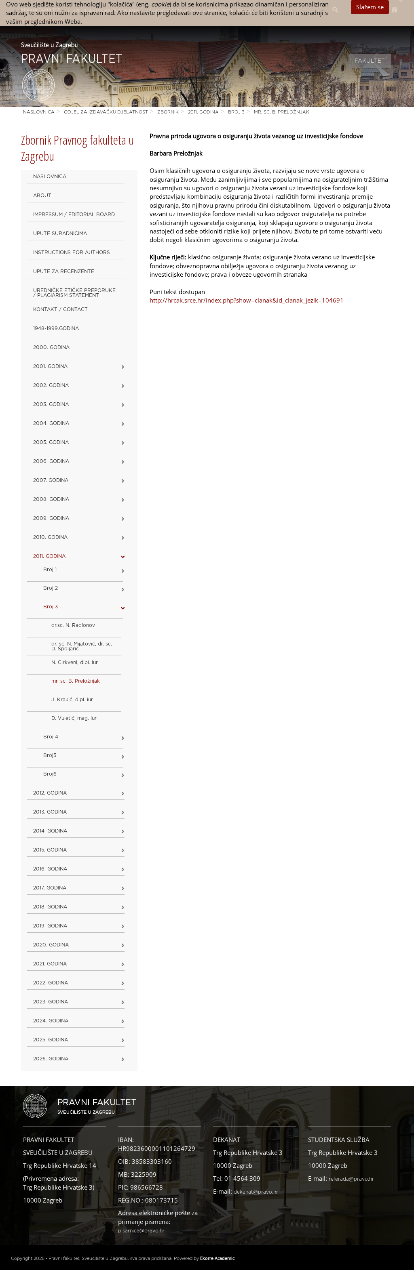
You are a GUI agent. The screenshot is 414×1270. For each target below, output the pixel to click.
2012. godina (50, 793)
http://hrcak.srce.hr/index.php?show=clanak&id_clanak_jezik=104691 (247, 300)
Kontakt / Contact (60, 309)
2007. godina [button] (50, 480)
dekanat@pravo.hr (256, 1192)
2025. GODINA (50, 1039)
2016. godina (50, 868)
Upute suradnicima (60, 233)
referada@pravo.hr (351, 1179)
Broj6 (50, 774)
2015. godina (50, 849)
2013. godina (50, 812)
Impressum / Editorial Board (74, 214)
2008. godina (51, 499)
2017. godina (49, 887)
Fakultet (370, 61)
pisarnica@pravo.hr (141, 1230)
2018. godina (50, 906)
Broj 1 (50, 569)
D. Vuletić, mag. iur (74, 718)
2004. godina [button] (51, 423)
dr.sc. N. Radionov (73, 625)
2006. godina (51, 461)
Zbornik (168, 112)
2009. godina (51, 518)
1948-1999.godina (56, 328)
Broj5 (49, 755)
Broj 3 (236, 112)
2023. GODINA (50, 1001)
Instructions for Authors (71, 252)
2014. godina (50, 830)
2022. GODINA (50, 982)
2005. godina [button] (51, 442)
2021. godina (50, 963)
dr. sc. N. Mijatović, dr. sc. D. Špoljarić (81, 646)
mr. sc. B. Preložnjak (281, 112)
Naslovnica (39, 112)
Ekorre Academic (217, 1258)
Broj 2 (50, 588)
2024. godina (50, 1020)
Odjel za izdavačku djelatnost (106, 112)
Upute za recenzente (63, 271)
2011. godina (203, 112)
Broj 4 (50, 736)
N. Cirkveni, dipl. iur (74, 662)
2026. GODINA (50, 1058)
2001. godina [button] (50, 366)
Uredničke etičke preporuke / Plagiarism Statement (74, 293)
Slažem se (370, 7)
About (42, 195)
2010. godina (50, 537)
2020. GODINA (51, 944)
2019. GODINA (50, 925)
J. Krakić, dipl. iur (72, 699)
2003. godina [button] (51, 404)
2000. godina (51, 347)
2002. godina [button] (51, 385)
